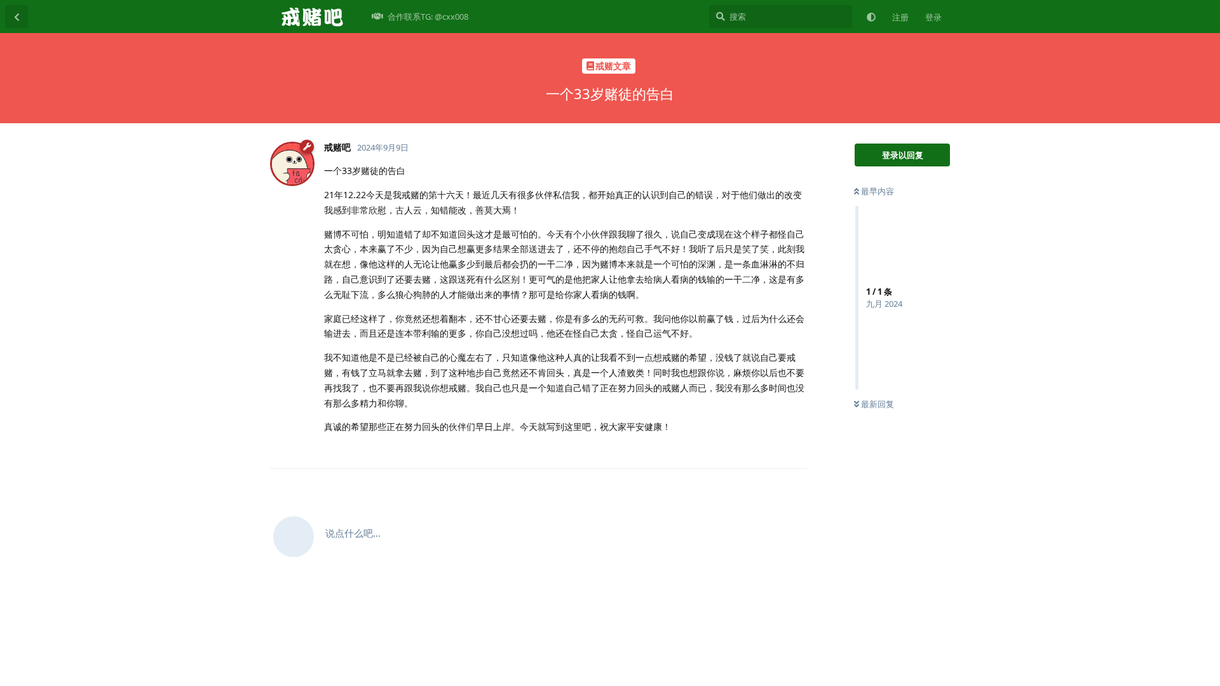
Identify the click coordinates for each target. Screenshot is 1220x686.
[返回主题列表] (16, 16)
